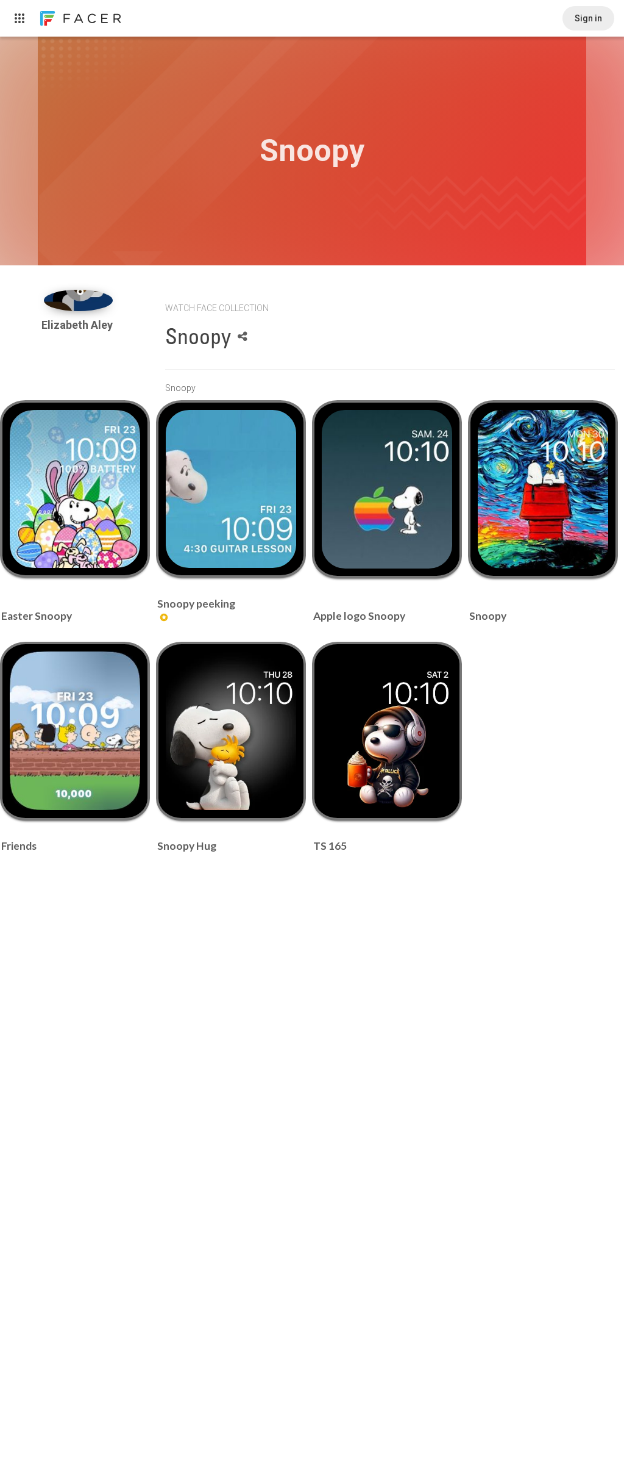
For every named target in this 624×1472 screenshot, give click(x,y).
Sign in (588, 18)
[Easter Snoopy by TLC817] (75, 489)
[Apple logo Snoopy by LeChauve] (387, 489)
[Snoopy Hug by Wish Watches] (231, 731)
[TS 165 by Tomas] (387, 731)
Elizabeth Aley (78, 324)
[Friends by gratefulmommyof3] (75, 731)
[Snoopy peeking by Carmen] (231, 489)
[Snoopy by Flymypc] (543, 489)
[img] (78, 300)
